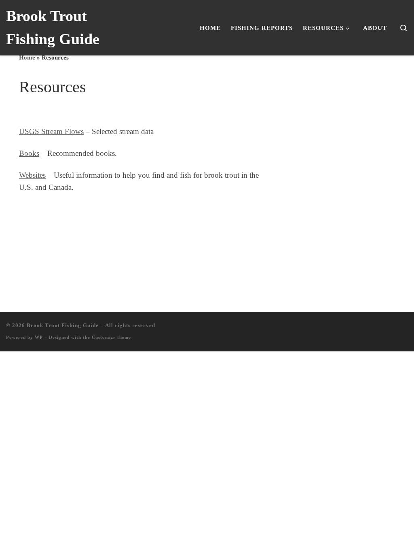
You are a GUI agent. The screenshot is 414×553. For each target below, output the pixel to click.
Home (27, 57)
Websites (32, 175)
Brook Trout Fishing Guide (63, 325)
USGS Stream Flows (51, 131)
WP (39, 337)
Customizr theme (111, 337)
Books (29, 153)
